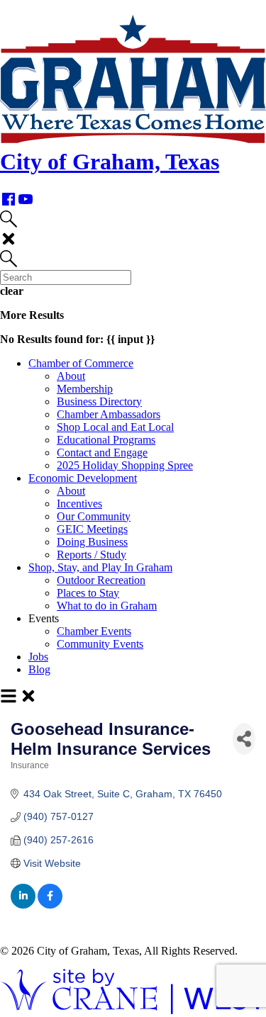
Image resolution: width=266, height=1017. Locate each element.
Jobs (38, 657)
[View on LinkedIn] (23, 905)
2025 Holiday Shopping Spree (125, 465)
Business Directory (99, 401)
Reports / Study (91, 555)
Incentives (79, 504)
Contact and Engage (102, 452)
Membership (85, 389)
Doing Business (92, 542)
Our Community (94, 516)
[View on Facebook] (50, 905)
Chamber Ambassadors (108, 414)
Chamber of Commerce (80, 363)
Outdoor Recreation (101, 580)
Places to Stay (88, 593)
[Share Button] (244, 739)
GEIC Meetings (92, 529)
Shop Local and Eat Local (115, 427)
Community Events (100, 644)
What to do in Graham (107, 606)
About (71, 376)
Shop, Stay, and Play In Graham (100, 567)
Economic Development (82, 478)
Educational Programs (106, 440)
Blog (39, 669)
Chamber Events (94, 631)
